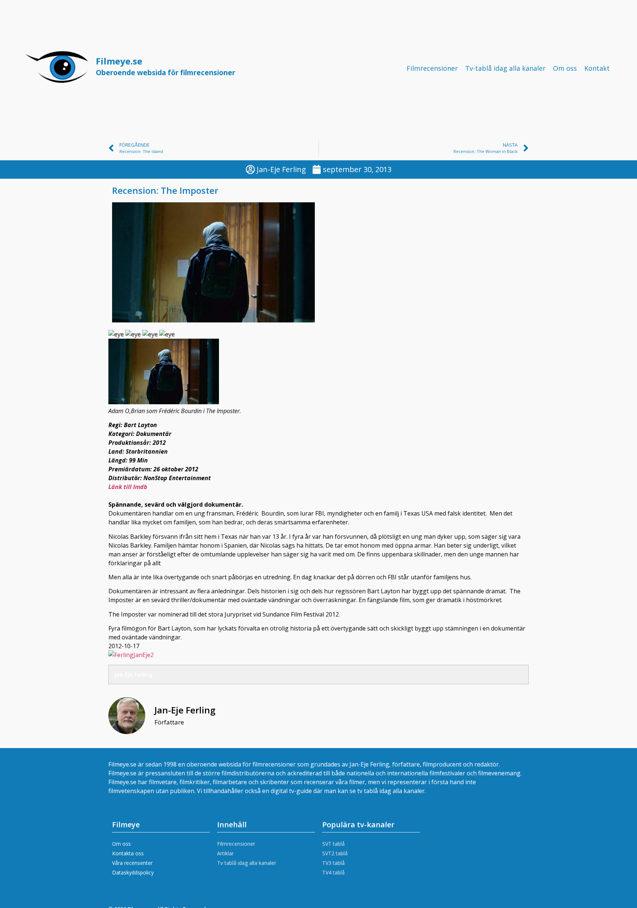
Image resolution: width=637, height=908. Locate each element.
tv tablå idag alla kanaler (391, 791)
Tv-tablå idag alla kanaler (505, 68)
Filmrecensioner (432, 68)
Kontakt (597, 68)
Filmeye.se (165, 66)
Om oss (565, 68)
